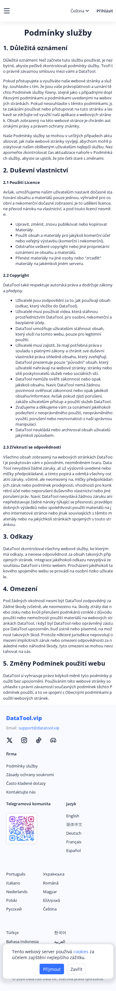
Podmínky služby (22, 766)
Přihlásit (105, 11)
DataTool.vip (24, 718)
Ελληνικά (51, 900)
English (72, 816)
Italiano (13, 883)
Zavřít (76, 969)
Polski (11, 900)
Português (15, 874)
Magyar (50, 891)
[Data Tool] (9, 741)
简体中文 (74, 824)
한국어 (60, 932)
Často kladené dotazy (26, 783)
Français (73, 842)
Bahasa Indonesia (22, 941)
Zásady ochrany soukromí (30, 774)
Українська (53, 874)
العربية (59, 941)
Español (73, 850)
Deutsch (73, 833)
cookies (81, 951)
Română (50, 883)
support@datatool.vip (39, 728)
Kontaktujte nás (21, 792)
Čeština (50, 909)
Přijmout (52, 969)
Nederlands (17, 891)
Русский (14, 909)
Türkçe (12, 932)
